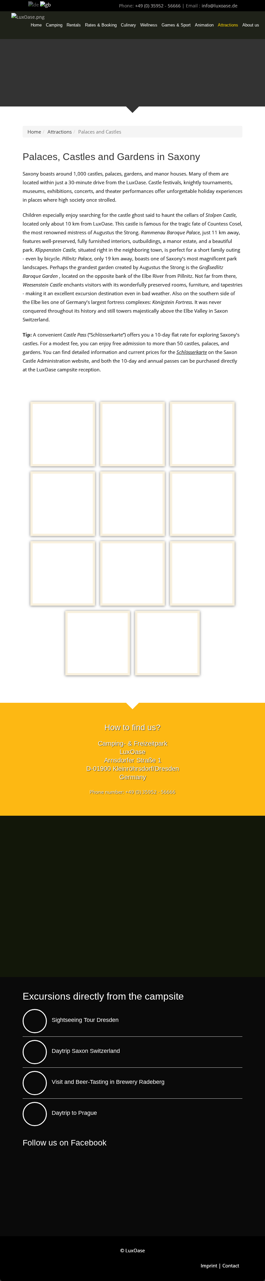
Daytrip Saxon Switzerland (86, 1051)
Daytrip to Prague (74, 1113)
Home (36, 25)
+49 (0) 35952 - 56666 (158, 6)
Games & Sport (176, 25)
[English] (45, 4)
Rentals (74, 25)
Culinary (128, 25)
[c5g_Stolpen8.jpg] (132, 573)
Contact (230, 1265)
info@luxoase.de (220, 6)
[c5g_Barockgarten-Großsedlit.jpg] (202, 573)
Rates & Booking (101, 25)
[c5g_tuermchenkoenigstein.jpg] (202, 503)
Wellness (148, 25)
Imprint (209, 1265)
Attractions (228, 25)
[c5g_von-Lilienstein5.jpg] (132, 503)
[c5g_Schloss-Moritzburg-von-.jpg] (62, 434)
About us (250, 25)
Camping (54, 25)
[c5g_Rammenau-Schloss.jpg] (202, 434)
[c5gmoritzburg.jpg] (132, 434)
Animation (204, 25)
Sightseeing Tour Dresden (85, 1020)
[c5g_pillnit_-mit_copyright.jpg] (167, 643)
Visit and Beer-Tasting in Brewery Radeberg (108, 1082)
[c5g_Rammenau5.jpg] (62, 503)
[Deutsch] (33, 4)
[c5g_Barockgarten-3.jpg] (97, 643)
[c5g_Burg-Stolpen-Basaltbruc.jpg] (62, 573)
